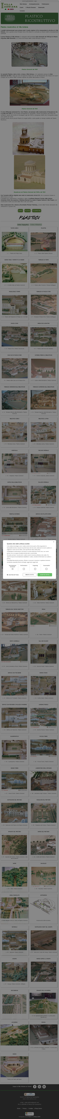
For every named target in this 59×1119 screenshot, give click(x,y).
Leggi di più (35, 562)
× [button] (53, 541)
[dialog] (29, 559)
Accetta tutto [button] (44, 574)
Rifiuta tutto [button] (30, 574)
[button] (13, 574)
